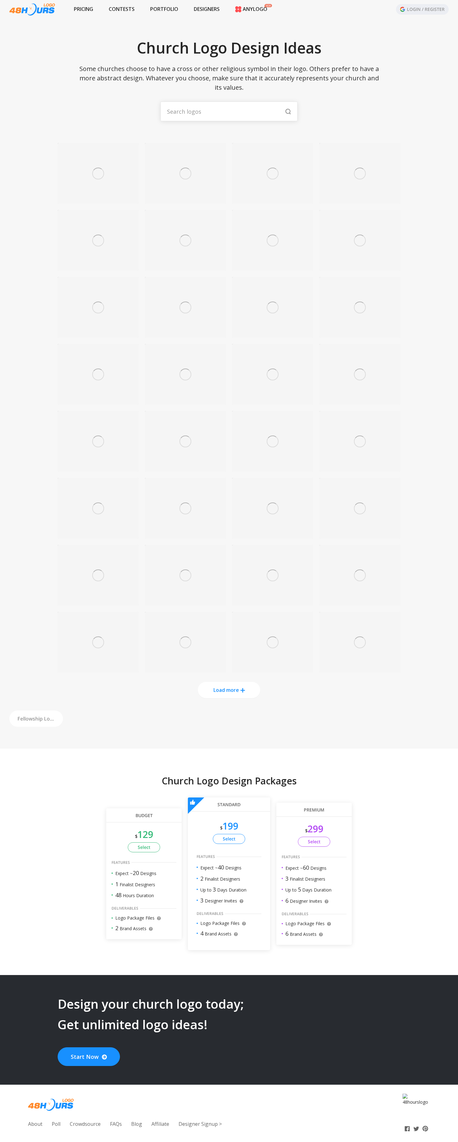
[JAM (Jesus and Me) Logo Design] (98, 267)
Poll (56, 1124)
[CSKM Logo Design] (185, 267)
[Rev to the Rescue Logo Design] (185, 669)
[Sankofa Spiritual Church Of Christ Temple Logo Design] (185, 468)
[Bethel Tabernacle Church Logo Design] (272, 602)
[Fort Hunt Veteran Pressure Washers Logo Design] (272, 468)
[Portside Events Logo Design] (359, 602)
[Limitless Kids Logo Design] (272, 267)
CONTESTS (122, 9)
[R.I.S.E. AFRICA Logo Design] (98, 669)
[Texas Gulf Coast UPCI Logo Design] (272, 401)
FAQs (116, 1124)
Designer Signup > (200, 1124)
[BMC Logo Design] (98, 334)
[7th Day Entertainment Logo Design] (98, 401)
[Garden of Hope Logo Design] (272, 334)
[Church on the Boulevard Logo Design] (185, 602)
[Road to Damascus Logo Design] (272, 669)
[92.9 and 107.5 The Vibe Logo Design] (185, 334)
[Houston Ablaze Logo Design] (359, 669)
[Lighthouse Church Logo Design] (272, 200)
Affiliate (160, 1124)
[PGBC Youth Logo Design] (185, 535)
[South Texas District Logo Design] (359, 401)
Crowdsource (85, 1124)
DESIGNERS (207, 9)
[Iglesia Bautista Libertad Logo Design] (272, 535)
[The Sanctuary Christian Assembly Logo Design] (359, 334)
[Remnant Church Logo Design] (98, 468)
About (35, 1124)
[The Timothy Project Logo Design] (359, 267)
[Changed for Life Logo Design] (98, 602)
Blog (136, 1124)
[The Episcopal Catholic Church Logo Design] (185, 401)
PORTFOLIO (164, 9)
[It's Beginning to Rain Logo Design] (98, 535)
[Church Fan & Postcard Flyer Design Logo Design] (359, 200)
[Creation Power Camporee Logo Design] (185, 200)
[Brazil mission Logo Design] (359, 468)
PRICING (83, 9)
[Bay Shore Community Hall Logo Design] (359, 535)
